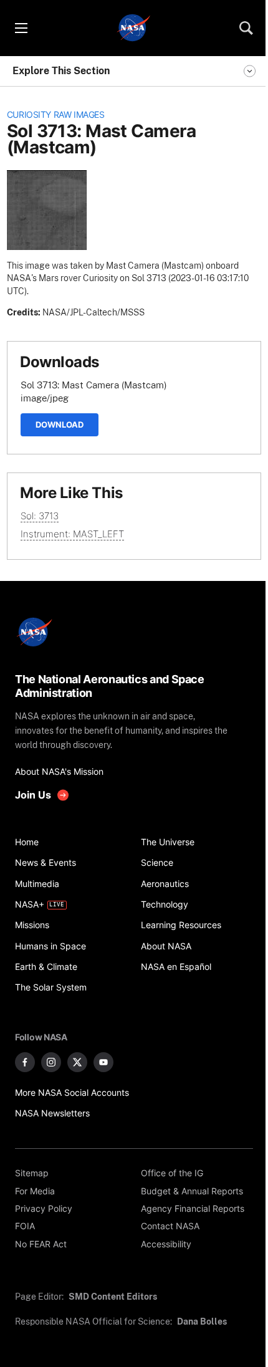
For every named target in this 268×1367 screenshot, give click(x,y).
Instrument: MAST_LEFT (72, 534)
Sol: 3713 (40, 516)
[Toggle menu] (20, 28)
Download (60, 424)
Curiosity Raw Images (56, 115)
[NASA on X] (77, 1062)
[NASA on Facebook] (25, 1062)
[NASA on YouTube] (103, 1062)
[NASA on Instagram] (51, 1062)
